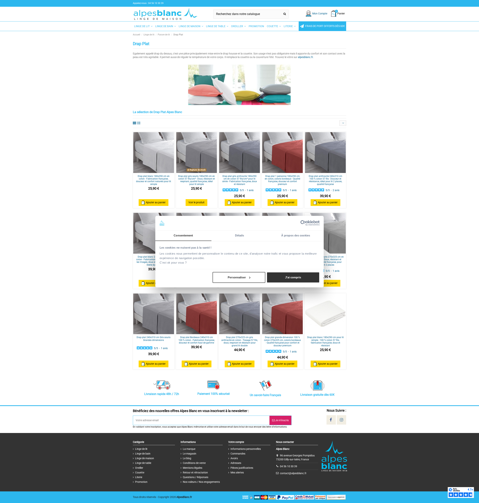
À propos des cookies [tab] (295, 235)
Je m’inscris (282, 420)
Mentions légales (192, 467)
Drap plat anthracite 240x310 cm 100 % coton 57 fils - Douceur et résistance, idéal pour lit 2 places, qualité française (325, 180)
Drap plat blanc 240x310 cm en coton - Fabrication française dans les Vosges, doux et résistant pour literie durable (153, 261)
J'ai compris (293, 277)
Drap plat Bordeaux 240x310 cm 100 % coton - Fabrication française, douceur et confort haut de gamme (197, 340)
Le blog (187, 458)
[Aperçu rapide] (158, 171)
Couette (139, 472)
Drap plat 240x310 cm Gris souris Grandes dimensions (153, 338)
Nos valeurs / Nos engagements (201, 481)
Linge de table (143, 462)
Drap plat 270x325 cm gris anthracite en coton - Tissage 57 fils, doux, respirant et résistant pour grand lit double (239, 341)
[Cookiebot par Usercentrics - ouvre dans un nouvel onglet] (303, 223)
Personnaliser (237, 277)
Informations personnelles (246, 448)
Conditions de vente (194, 462)
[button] (322, 26)
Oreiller (139, 467)
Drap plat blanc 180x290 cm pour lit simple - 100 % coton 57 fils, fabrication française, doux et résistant (325, 341)
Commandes (238, 453)
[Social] (331, 420)
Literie (138, 477)
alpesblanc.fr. (306, 57)
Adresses (236, 462)
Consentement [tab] (183, 235)
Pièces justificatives (242, 467)
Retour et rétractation (195, 472)
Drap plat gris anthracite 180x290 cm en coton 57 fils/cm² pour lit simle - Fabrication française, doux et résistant (239, 180)
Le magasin (189, 453)
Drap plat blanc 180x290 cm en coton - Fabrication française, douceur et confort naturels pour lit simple (153, 180)
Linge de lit (141, 448)
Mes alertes (237, 472)
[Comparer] (153, 171)
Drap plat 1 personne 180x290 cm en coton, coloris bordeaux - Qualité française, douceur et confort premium (282, 180)
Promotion (141, 481)
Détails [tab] (239, 235)
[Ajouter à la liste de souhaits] (148, 171)
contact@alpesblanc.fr (293, 473)
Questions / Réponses (195, 477)
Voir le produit (196, 202)
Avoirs (234, 458)
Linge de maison (144, 458)
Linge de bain (142, 453)
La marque (189, 448)
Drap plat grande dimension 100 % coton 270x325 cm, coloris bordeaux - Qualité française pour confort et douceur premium (282, 341)
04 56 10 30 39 (288, 466)
